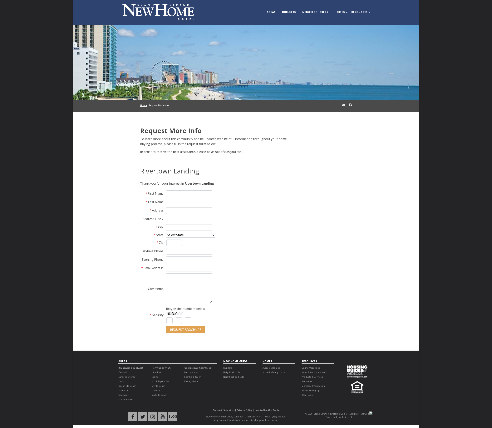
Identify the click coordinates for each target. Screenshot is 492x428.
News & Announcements (314, 372)
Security (158, 315)
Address (158, 210)
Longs (154, 376)
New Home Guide (235, 361)
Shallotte (123, 390)
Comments (156, 289)
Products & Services (312, 376)
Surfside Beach (159, 394)
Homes (340, 12)
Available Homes (271, 367)
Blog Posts (307, 394)
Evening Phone (153, 259)
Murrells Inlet (191, 372)
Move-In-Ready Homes (274, 372)
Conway (155, 390)
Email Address (154, 268)
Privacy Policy (244, 410)
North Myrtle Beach (161, 381)
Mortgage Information (313, 385)
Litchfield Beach (192, 376)
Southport (123, 394)
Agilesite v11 (345, 417)
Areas (271, 12)
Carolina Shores (126, 376)
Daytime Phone (152, 251)
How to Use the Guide (266, 410)
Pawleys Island (191, 381)
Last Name (156, 202)
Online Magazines (311, 367)
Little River (157, 372)
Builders (289, 12)
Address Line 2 (153, 219)
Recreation (307, 381)
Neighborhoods (315, 12)
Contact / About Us (223, 410)
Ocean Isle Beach (127, 385)
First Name (156, 193)
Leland (121, 381)
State (160, 235)
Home (143, 105)
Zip (161, 243)
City (161, 227)
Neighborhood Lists (233, 376)
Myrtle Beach (158, 385)
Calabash (122, 372)
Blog (173, 416)
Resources (359, 12)
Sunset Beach (125, 399)
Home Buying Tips (311, 390)
